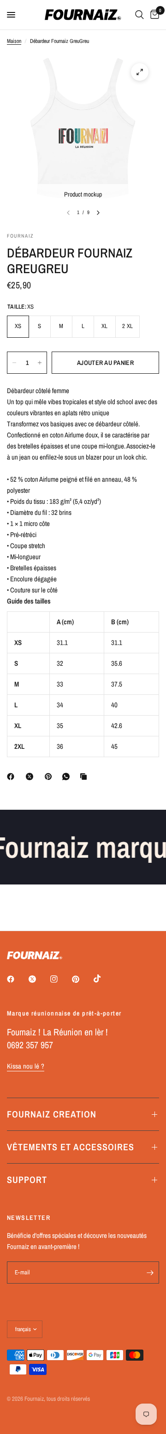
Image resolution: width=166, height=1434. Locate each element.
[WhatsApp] (67, 776)
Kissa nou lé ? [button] (25, 1066)
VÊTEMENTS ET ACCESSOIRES (70, 1147)
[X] (31, 776)
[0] (153, 15)
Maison (14, 41)
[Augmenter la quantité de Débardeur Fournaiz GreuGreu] (40, 362)
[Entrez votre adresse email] (150, 1272)
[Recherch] (139, 15)
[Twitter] (39, 979)
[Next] (98, 213)
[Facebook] (12, 776)
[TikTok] (104, 978)
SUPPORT (27, 1179)
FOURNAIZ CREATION (51, 1114)
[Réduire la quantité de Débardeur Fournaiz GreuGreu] (14, 362)
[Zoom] (139, 72)
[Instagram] (60, 979)
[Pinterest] (50, 776)
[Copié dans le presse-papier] (85, 776)
